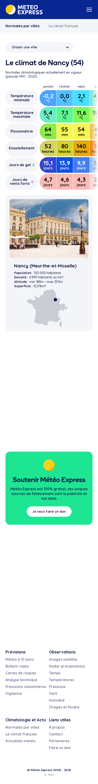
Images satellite (63, 659)
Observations (62, 652)
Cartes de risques (20, 673)
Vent (53, 693)
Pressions (57, 686)
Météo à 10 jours (19, 659)
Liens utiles (60, 719)
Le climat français (63, 26)
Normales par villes (22, 26)
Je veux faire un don (49, 511)
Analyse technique (21, 680)
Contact (56, 734)
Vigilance (13, 693)
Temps (55, 673)
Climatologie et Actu (25, 719)
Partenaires (59, 741)
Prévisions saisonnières (25, 686)
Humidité (57, 700)
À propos (57, 727)
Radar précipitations (67, 666)
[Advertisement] (49, 396)
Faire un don (60, 747)
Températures (61, 680)
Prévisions (15, 652)
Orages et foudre (64, 707)
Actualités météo (20, 741)
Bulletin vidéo (17, 666)
